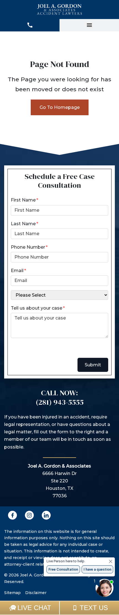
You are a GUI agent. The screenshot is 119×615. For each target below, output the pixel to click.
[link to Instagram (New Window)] (29, 515)
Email (17, 270)
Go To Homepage (60, 107)
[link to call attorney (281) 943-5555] (30, 25)
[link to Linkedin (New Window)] (46, 515)
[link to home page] (60, 9)
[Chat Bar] (59, 608)
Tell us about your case (36, 308)
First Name (23, 200)
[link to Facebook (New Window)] (12, 515)
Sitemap (12, 592)
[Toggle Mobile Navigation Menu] (89, 25)
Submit (93, 364)
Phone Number (28, 247)
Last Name (23, 223)
